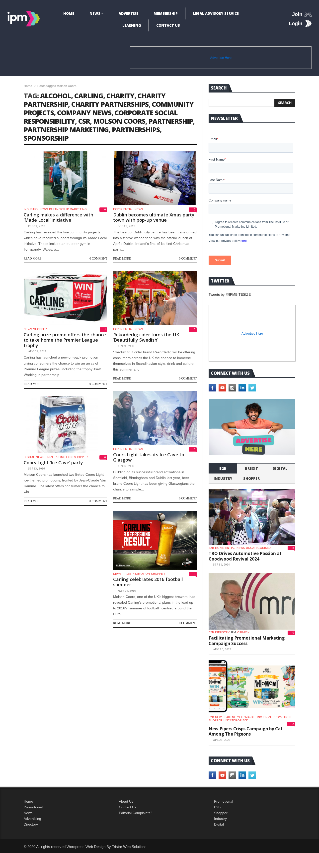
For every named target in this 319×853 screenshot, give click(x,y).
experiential (123, 209)
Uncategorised (258, 547)
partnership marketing (66, 129)
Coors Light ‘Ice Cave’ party (53, 463)
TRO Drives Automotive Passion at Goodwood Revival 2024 (245, 556)
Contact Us (168, 25)
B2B (217, 807)
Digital (29, 457)
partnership (171, 121)
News (94, 13)
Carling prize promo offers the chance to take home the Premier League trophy (65, 340)
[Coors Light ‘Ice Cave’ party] (65, 424)
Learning (131, 25)
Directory (31, 824)
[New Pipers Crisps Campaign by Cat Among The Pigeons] (252, 686)
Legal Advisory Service (216, 13)
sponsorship (46, 138)
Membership (166, 13)
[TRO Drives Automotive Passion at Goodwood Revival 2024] (252, 517)
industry (31, 209)
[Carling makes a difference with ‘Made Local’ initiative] (65, 178)
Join (297, 14)
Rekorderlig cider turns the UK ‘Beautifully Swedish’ (146, 337)
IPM (233, 632)
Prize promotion (59, 457)
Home (68, 13)
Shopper (221, 813)
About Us (126, 801)
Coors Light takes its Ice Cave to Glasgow (148, 457)
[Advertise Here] (252, 427)
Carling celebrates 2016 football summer (148, 582)
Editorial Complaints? (135, 813)
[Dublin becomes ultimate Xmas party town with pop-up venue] (155, 178)
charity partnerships (110, 104)
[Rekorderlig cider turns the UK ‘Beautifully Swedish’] (155, 298)
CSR (84, 121)
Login (295, 23)
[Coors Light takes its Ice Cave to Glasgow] (155, 418)
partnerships (136, 129)
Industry (220, 819)
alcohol (55, 95)
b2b (222, 468)
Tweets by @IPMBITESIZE (230, 294)
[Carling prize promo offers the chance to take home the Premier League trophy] (65, 298)
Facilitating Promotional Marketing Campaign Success (247, 640)
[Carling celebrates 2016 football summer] (155, 540)
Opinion (243, 632)
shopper (40, 329)
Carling (88, 95)
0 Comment (98, 258)
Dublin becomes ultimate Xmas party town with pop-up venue (153, 217)
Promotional (33, 807)
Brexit (251, 468)
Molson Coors (119, 121)
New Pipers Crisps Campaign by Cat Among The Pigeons (246, 731)
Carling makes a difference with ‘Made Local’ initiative (58, 217)
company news (84, 112)
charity (120, 95)
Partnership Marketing (68, 209)
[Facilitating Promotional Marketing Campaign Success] (252, 601)
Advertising (32, 819)
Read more (32, 258)
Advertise (128, 13)
